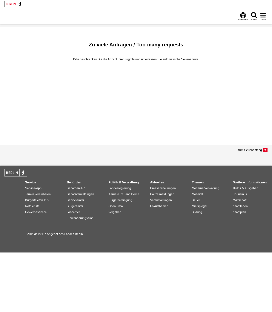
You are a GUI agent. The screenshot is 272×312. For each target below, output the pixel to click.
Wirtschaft (239, 200)
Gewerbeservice (36, 212)
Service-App (33, 188)
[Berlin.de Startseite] (13, 4)
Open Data (115, 206)
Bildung (197, 212)
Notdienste (32, 206)
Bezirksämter (75, 200)
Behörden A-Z (76, 188)
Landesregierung (119, 188)
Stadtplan (239, 212)
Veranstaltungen (161, 200)
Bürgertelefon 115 (37, 200)
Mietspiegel (199, 206)
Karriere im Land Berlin (123, 194)
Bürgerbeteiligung (120, 200)
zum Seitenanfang (250, 150)
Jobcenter (73, 212)
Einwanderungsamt (80, 218)
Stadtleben (240, 206)
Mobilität (197, 194)
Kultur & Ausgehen (245, 188)
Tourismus (240, 194)
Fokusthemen (159, 206)
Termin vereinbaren (38, 194)
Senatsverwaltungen (80, 194)
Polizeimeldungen (162, 194)
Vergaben (114, 212)
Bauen (196, 200)
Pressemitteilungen (163, 188)
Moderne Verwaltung (205, 188)
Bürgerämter (75, 206)
